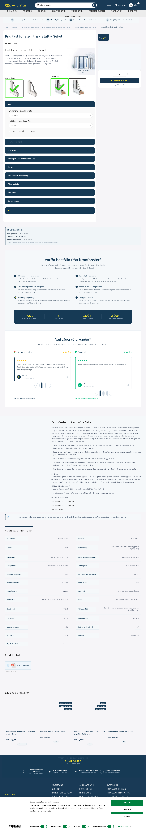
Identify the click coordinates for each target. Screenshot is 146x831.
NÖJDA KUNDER (85, 789)
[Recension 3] (42, 385)
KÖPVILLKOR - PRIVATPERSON (118, 793)
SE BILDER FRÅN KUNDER (88, 797)
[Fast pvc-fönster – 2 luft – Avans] (56, 714)
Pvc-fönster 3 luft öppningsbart (62, 501)
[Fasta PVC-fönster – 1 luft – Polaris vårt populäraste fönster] (90, 714)
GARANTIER (55, 789)
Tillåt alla (127, 803)
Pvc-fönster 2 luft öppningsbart (62, 505)
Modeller (14, 27)
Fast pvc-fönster (57, 509)
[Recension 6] (106, 393)
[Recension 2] (41, 385)
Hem (6, 27)
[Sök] (94, 5)
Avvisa (127, 816)
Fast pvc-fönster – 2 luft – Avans (52, 732)
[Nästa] (49, 385)
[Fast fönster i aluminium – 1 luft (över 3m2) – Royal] (22, 714)
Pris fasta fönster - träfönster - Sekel (85, 27)
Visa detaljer (123, 826)
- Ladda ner (23, 665)
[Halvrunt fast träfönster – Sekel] (124, 714)
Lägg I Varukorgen (119, 80)
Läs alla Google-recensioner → (25, 398)
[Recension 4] (103, 393)
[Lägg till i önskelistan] (35, 700)
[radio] (14, 88)
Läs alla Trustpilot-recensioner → (86, 398)
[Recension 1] (39, 385)
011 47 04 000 (73, 760)
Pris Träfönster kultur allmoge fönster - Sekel (56, 27)
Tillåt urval (127, 810)
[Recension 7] (107, 393)
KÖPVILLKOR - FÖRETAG (116, 789)
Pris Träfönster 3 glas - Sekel (30, 27)
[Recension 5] (45, 385)
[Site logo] (15, 5)
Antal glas (10, 78)
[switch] (66, 826)
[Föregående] (36, 385)
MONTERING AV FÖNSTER (61, 797)
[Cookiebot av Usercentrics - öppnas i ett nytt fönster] (15, 826)
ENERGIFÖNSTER (85, 793)
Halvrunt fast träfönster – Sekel (120, 732)
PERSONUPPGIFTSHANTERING (118, 797)
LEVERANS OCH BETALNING (62, 793)
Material (54, 77)
